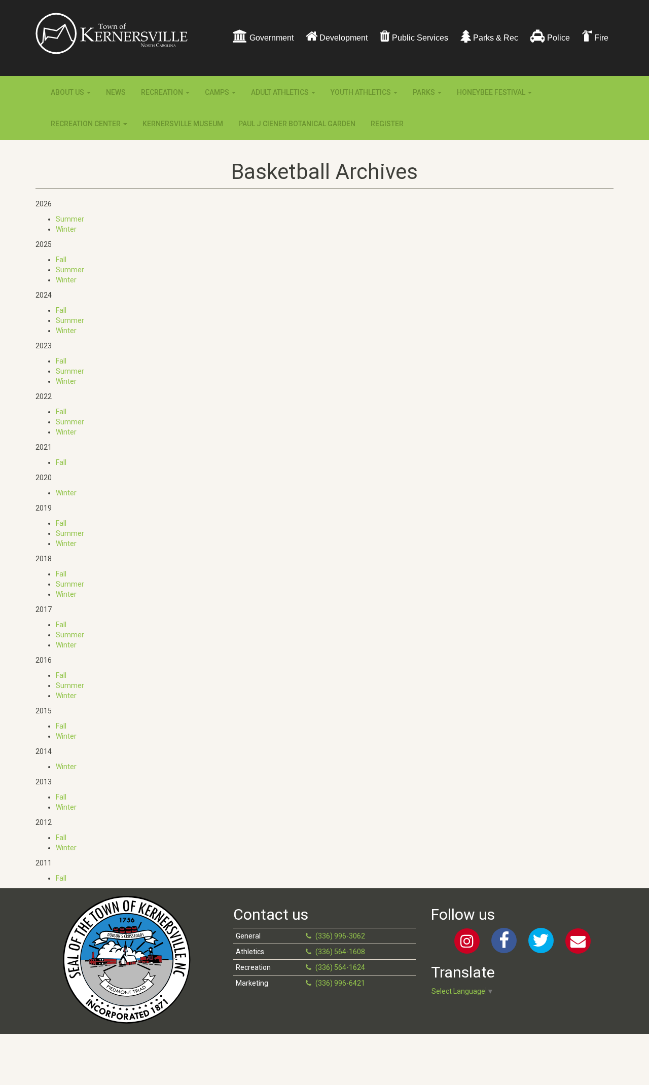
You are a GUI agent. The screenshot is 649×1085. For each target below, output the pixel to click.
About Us (68, 92)
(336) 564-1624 (340, 967)
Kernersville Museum (182, 124)
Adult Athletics (280, 92)
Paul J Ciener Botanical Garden (296, 124)
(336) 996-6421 (340, 983)
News (116, 92)
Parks (425, 92)
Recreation (163, 92)
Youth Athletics (361, 92)
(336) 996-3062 (340, 936)
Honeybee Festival (492, 92)
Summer (70, 219)
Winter (66, 229)
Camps (218, 92)
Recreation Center (86, 124)
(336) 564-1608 (340, 952)
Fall (61, 260)
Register (387, 124)
